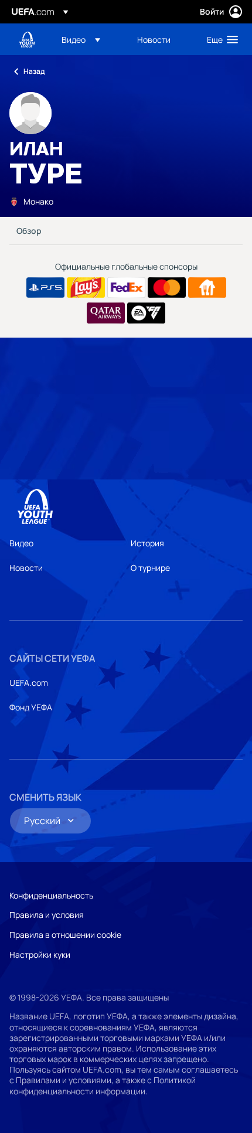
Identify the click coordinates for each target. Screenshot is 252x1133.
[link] (154, 39)
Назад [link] (34, 71)
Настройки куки (39, 954)
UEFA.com (28, 682)
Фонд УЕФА (30, 707)
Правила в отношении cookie (65, 934)
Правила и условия (46, 914)
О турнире (150, 567)
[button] (81, 39)
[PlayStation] (45, 287)
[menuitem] (89, 39)
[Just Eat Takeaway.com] (207, 287)
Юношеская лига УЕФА (27, 39)
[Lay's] (86, 287)
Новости (26, 567)
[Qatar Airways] (106, 313)
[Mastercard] (167, 287)
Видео (21, 543)
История (147, 543)
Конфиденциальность (51, 895)
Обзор (29, 230)
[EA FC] (146, 313)
